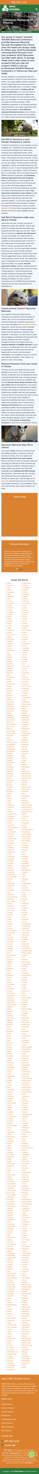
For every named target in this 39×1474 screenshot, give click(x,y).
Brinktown (10, 762)
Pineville (25, 937)
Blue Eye (10, 722)
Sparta (24, 1150)
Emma (9, 1033)
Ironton (9, 1311)
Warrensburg (26, 1293)
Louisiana (25, 691)
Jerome (9, 1329)
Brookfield (10, 767)
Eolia (9, 1036)
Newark (24, 843)
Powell (24, 971)
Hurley (9, 1298)
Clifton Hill (10, 894)
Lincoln (24, 661)
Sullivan (25, 1197)
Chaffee (9, 865)
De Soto (9, 946)
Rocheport (25, 1040)
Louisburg (25, 688)
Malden (24, 713)
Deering (9, 950)
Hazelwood (11, 1237)
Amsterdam (11, 603)
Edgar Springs (12, 1004)
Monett (24, 785)
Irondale (9, 1309)
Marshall (25, 726)
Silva (23, 1139)
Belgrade (10, 670)
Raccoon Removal (7, 1408)
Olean (24, 874)
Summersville (26, 1199)
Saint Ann (25, 1074)
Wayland (25, 1305)
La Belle (25, 585)
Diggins (9, 962)
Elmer (9, 1027)
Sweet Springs (27, 1204)
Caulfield (10, 847)
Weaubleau (26, 1309)
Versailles (25, 1269)
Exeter (9, 1060)
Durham (9, 991)
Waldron (25, 1282)
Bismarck (10, 704)
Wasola (24, 1300)
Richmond (25, 1022)
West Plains (26, 1320)
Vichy (24, 1273)
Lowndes (25, 693)
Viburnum (25, 1271)
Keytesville (10, 1349)
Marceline (25, 722)
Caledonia (10, 805)
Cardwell (10, 829)
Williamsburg (26, 1338)
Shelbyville (26, 1128)
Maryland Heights (25, 737)
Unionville (25, 1249)
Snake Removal (7, 1404)
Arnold (9, 632)
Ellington (10, 1022)
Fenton (9, 1083)
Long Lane (25, 684)
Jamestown (11, 1320)
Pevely (24, 921)
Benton (9, 682)
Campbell (10, 818)
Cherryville (10, 872)
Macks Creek (26, 704)
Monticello (25, 789)
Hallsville (10, 1213)
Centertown (11, 856)
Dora (8, 971)
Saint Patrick (26, 1087)
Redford (24, 1004)
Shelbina (25, 1125)
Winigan (25, 1352)
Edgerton (10, 1007)
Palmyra (25, 899)
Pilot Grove (26, 933)
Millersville (25, 771)
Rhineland (25, 1018)
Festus (9, 1085)
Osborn (24, 885)
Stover (24, 1184)
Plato (24, 942)
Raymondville (26, 998)
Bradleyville (11, 744)
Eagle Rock (11, 995)
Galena (9, 1134)
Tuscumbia (25, 1240)
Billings (9, 699)
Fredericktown (12, 1116)
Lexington (25, 650)
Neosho (24, 827)
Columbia (10, 906)
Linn (23, 664)
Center (9, 854)
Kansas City (11, 1338)
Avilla (9, 655)
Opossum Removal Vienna (23, 32)
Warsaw (24, 1296)
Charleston (10, 870)
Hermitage (10, 1249)
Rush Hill (25, 1060)
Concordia (10, 910)
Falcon (9, 1071)
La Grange (25, 587)
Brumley (10, 776)
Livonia (24, 670)
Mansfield (25, 717)
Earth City (10, 998)
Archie (9, 623)
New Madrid (26, 841)
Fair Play (10, 1065)
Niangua (25, 850)
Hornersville (11, 1275)
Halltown (10, 1215)
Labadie (25, 596)
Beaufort (10, 668)
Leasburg (25, 626)
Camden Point (12, 814)
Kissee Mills (11, 1365)
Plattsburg (25, 946)
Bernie (9, 688)
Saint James (26, 1080)
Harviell (9, 1233)
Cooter (9, 917)
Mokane (24, 782)
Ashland (10, 643)
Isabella (9, 1314)
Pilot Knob (25, 935)
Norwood (25, 856)
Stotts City (25, 1177)
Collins (9, 903)
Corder (9, 919)
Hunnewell (10, 1291)
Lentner (24, 635)
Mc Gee (24, 747)
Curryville (10, 937)
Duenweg (10, 984)
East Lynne (10, 1000)
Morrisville (25, 803)
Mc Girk (24, 749)
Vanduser (25, 1262)
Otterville (25, 888)
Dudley (9, 982)
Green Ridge (11, 1195)
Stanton (24, 1159)
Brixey (9, 764)
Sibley (24, 1134)
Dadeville (10, 939)
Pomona (25, 959)
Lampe (24, 608)
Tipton (24, 1228)
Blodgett (10, 715)
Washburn (25, 1298)
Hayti (9, 1235)
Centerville (10, 859)
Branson (10, 753)
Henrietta (10, 1242)
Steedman (25, 1163)
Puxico (24, 989)
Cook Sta (10, 915)
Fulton (9, 1130)
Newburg (25, 845)
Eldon (9, 1013)
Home (3, 32)
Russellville (26, 1065)
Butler (9, 796)
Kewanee (10, 1347)
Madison (25, 711)
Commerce (10, 908)
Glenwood (10, 1157)
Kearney (10, 1340)
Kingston (10, 1356)
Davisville (10, 942)
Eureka (9, 1047)
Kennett (9, 1345)
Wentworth (25, 1316)
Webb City (25, 1311)
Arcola (9, 626)
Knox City (10, 1367)
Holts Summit (11, 1273)
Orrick (24, 881)
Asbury (9, 637)
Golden (9, 1161)
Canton (9, 823)
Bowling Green (12, 742)
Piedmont (25, 928)
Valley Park (26, 1255)
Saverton (25, 1107)
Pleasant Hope (27, 950)
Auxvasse (10, 650)
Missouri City (26, 778)
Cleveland (10, 890)
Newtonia (25, 847)
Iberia (9, 1300)
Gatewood (10, 1141)
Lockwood (25, 673)
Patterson (25, 908)
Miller (24, 769)
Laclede (24, 599)
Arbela (9, 617)
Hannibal (10, 1217)
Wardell (24, 1291)
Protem (24, 980)
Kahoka (9, 1334)
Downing (10, 975)
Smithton (25, 1143)
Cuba (9, 935)
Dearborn (10, 948)
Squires (24, 1157)
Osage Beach (26, 883)
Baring (9, 659)
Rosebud (25, 1058)
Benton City (11, 684)
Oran (23, 877)
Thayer (24, 1219)
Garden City (11, 1136)
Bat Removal (6, 1415)
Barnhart (10, 664)
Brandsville (11, 751)
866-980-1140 (19, 2)
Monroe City (26, 787)
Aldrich (9, 590)
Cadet (9, 800)
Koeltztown (10, 1370)
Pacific (24, 897)
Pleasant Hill (26, 948)
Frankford (10, 1112)
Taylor (24, 1213)
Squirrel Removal (7, 1427)
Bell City (10, 673)
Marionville (25, 724)
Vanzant (25, 1264)
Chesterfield (11, 874)
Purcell (24, 982)
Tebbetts (25, 1215)
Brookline (10, 769)
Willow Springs (27, 1345)
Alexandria (10, 592)
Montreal (25, 791)
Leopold (25, 639)
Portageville (26, 964)
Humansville (11, 1287)
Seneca (24, 1121)
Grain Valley (11, 1175)
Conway (10, 912)
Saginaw (25, 1069)
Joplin (9, 1331)
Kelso (9, 1343)
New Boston (26, 832)
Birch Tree (10, 702)
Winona (24, 1354)
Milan (24, 762)
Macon (24, 708)
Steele (24, 1166)
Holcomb (10, 1262)
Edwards (10, 1011)
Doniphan (10, 968)
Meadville (25, 751)
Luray (24, 699)
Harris (9, 1222)
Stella (24, 1170)
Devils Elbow (11, 955)
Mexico (24, 758)
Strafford (25, 1186)
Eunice (9, 1045)
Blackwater (10, 708)
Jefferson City (11, 1325)
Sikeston (25, 1136)
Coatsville (10, 899)
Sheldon (25, 1130)
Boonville (10, 735)
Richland (25, 1020)
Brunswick (10, 780)
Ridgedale (25, 1027)
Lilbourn (25, 659)
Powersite (25, 973)
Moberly (24, 780)
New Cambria (26, 834)
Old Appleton (26, 870)
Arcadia (9, 621)
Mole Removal (6, 1431)
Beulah (9, 695)
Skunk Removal (7, 1423)
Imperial (9, 1302)
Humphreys (11, 1289)
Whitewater (26, 1331)
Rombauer (25, 1056)
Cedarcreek (11, 852)
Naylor (24, 818)
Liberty (24, 655)
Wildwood (25, 1334)
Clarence (10, 879)
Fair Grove (10, 1063)
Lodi (23, 675)
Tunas (24, 1233)
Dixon (9, 966)
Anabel (9, 605)
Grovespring (11, 1206)
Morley (24, 798)
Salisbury (25, 1101)
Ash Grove (10, 639)
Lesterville (25, 643)
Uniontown (25, 1246)
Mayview (25, 742)
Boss (8, 738)
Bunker (9, 794)
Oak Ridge (25, 865)
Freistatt (9, 1123)
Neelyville (25, 823)
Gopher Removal (7, 1412)
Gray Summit (11, 1186)
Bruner (9, 778)
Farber (9, 1074)
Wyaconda (25, 1363)
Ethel (9, 1040)
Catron (9, 845)
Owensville (26, 890)
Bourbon (10, 740)
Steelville (25, 1168)
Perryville (25, 919)
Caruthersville (11, 838)
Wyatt (24, 1365)
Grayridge (10, 1188)
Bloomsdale (11, 720)
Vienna (9, 32)
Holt (8, 1271)
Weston (24, 1322)
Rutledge (25, 1067)
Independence (12, 1305)
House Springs (12, 1278)
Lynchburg (25, 702)
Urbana (24, 1251)
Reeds (24, 1007)
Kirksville (10, 1363)
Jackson (10, 1316)
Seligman (25, 1116)
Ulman (24, 1242)
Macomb (25, 706)
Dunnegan (10, 989)
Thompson (25, 1224)
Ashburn (10, 641)
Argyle (9, 628)
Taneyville (25, 1210)
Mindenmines (26, 773)
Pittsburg (25, 939)
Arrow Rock (11, 635)
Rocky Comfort (27, 1047)
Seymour (25, 1123)
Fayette (9, 1080)
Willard (24, 1336)
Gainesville (11, 1132)
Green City (10, 1193)
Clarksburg (10, 883)
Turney (24, 1237)
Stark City (25, 1161)
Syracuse (25, 1206)
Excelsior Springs (10, 1057)
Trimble (24, 1231)
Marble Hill (25, 720)
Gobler (9, 1159)
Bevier (9, 697)
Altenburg (10, 596)
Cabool (9, 798)
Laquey (24, 614)
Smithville (25, 1145)
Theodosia (25, 1222)
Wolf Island (26, 1356)
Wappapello (26, 1289)
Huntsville (10, 1293)
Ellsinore (10, 1024)
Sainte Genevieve (25, 1095)
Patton (24, 910)
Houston (10, 1280)
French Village (12, 1125)
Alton (9, 599)
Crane (9, 926)
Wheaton (25, 1329)
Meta (23, 756)
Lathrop (24, 619)
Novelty (24, 859)
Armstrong (10, 630)
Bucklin (9, 782)
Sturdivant (25, 1190)
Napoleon (25, 816)
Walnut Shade (27, 1287)
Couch (9, 921)
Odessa (24, 868)
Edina (9, 1009)
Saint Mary (25, 1085)
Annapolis (10, 612)
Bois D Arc (10, 726)
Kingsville (10, 1358)
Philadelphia (26, 924)
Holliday (10, 1266)
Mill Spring (25, 767)
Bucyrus (9, 787)
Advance (10, 585)
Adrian (9, 583)
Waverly (24, 1302)
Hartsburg (10, 1228)
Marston (24, 731)
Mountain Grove (27, 809)
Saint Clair (25, 1076)
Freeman (10, 1121)
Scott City (25, 1110)
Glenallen (10, 1154)
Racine (24, 995)
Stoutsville (25, 1181)
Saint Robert (26, 1089)
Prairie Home (26, 975)
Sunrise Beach (27, 1201)
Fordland (10, 1098)
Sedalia (24, 1112)
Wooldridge (26, 1358)
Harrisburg (10, 1224)
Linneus (24, 668)
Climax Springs (12, 897)
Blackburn (10, 706)
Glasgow (10, 1152)
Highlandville (11, 1257)
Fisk (8, 1087)
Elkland (9, 1020)
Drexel (9, 977)
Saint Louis (26, 1083)
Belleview (10, 677)
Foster (9, 1110)
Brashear (10, 756)
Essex (9, 1038)
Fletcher (9, 1092)
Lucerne (25, 695)
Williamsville (26, 1343)
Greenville (10, 1201)
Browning (10, 773)
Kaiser (9, 1336)
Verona (24, 1266)
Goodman (10, 1166)
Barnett (9, 661)
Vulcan (24, 1280)
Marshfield (25, 729)
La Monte (25, 590)
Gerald (9, 1143)
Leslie (24, 641)
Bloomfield (10, 717)
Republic (25, 1013)
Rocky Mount (26, 1049)
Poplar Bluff (26, 962)
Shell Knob (26, 1132)
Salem (24, 1098)
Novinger (25, 861)
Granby (9, 1177)
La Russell (25, 594)
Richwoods (26, 1024)
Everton (9, 1049)
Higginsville (11, 1253)
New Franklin (26, 836)
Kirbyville (10, 1361)
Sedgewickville (27, 1114)
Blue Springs (11, 724)
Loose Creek (26, 686)
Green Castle (11, 1190)
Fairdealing (11, 1067)
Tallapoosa (25, 1208)
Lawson (24, 623)
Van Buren (25, 1257)
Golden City (11, 1163)
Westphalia (26, 1325)
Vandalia (25, 1260)
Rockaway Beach (25, 1044)
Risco (24, 1029)
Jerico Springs (12, 1327)
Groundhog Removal (8, 1419)
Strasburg (25, 1188)
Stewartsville (26, 1172)
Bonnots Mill (11, 733)
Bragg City (10, 747)
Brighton (10, 760)
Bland (9, 713)
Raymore (25, 1000)
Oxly (23, 892)
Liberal (24, 652)
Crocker (9, 928)
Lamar (24, 605)
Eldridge (10, 1015)
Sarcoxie (25, 1105)
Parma (24, 906)
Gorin (9, 1168)
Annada (9, 610)
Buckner (10, 785)
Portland (25, 966)
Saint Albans (26, 1071)
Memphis (25, 753)
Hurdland (10, 1296)
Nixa (23, 852)
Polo (23, 957)
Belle (9, 675)
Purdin (24, 984)
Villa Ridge (26, 1278)
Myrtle (24, 814)
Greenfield (10, 1197)
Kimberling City (12, 1352)
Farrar (9, 1078)
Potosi (24, 968)
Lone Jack (25, 679)
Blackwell (10, 711)
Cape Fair (10, 825)
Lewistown (25, 648)
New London (26, 838)
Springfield (25, 1154)
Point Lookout (26, 953)
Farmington (11, 1076)
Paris (24, 901)
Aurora (9, 648)
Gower (9, 1170)
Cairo (9, 803)
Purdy (24, 986)
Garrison (10, 1139)
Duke (9, 986)
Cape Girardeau (12, 827)
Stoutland (25, 1179)
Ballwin (9, 657)
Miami (24, 760)
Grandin (9, 1179)
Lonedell (25, 682)
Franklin (9, 1114)
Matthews (25, 740)
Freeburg (10, 1119)
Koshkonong (26, 583)
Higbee (9, 1251)
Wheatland (25, 1327)
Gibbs (9, 1145)
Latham (24, 617)
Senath (24, 1119)
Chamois (10, 868)
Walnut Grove (26, 1284)
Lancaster (25, 612)
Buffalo (9, 789)
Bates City (10, 666)
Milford (24, 764)
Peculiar (25, 912)
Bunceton (10, 791)
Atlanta (9, 646)
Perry (24, 917)
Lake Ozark (26, 603)
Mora (23, 794)
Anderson (10, 608)
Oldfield (24, 872)
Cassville (10, 841)
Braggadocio (11, 749)
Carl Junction (11, 832)
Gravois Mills (11, 1184)
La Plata (25, 592)
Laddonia (25, 601)
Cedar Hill (10, 850)
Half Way (10, 1210)
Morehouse (26, 796)
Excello (9, 1054)
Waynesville (26, 1307)
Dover (9, 973)
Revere (24, 1015)
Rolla (24, 1054)
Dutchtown (10, 993)
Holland (9, 1264)
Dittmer (9, 964)
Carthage (10, 836)
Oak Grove (25, 863)
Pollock (24, 955)
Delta (9, 953)
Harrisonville (11, 1226)
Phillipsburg (26, 926)
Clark (9, 881)
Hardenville (11, 1219)
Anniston (10, 614)
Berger (9, 686)
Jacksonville (11, 1318)
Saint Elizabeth (27, 1078)
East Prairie (11, 1002)
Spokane (25, 1152)
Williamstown (26, 1340)
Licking (24, 657)
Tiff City (24, 1226)
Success (25, 1195)
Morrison (25, 800)
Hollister (10, 1269)
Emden (9, 1029)
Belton (9, 679)
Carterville (10, 834)
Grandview (10, 1181)
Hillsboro (10, 1260)
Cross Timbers (12, 930)
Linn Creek (25, 666)
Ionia (8, 1307)
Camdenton (11, 816)
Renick (24, 1011)
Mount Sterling (27, 805)
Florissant (10, 1096)
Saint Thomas (26, 1092)
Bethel (9, 693)
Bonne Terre (11, 731)
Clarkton (10, 888)
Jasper (9, 1322)
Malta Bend (26, 715)
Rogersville (26, 1051)
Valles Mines (26, 1253)
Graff (8, 1172)
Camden (10, 812)
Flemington (11, 1089)
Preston (24, 977)
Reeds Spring (26, 1009)
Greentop (10, 1199)
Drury (9, 980)
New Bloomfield (27, 829)
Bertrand (10, 691)
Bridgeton (10, 758)
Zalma (24, 1367)
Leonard (25, 637)
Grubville (10, 1208)
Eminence (10, 1031)
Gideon (9, 1148)
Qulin (24, 993)
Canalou (10, 821)
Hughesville (11, 1284)
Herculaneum (11, 1244)
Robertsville (26, 1036)
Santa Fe (25, 1103)
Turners (24, 1235)
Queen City (26, 991)
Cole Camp (11, 901)
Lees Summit (26, 630)
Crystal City (11, 933)
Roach (24, 1033)
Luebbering (26, 697)
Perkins (24, 915)
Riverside (25, 1031)
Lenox (24, 632)
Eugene (9, 1042)
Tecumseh (25, 1217)
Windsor (25, 1347)
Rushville (25, 1063)
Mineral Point (26, 776)
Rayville (25, 1002)
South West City (27, 1148)
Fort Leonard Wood (11, 1104)
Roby (24, 1038)
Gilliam (9, 1150)
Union (24, 1244)
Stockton (25, 1175)
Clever (9, 892)
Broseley (10, 771)
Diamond (10, 959)
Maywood (25, 744)
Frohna (9, 1128)
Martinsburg (26, 733)
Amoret (9, 601)
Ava (8, 652)
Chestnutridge (11, 877)
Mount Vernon (26, 807)
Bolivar (9, 729)
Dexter (9, 957)
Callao (9, 809)
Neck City (25, 821)
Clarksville (10, 885)
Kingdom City (11, 1354)
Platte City (25, 944)
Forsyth (9, 1101)
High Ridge (11, 1255)
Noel (23, 854)
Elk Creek (10, 1018)
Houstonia (10, 1282)
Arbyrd (9, 619)
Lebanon (25, 628)
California (10, 807)
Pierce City (25, 930)
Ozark (24, 894)
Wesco (24, 1318)
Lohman (25, 677)
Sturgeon (25, 1193)
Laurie (24, 621)
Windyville (25, 1349)
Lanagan (25, 610)
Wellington (25, 1314)
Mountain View (27, 812)
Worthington (26, 1361)
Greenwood (11, 1204)
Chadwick (10, 863)
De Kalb (9, 944)
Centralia (10, 861)
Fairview (10, 1069)
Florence (10, 1094)
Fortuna (9, 1107)
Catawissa (10, 843)
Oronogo (25, 879)
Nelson (24, 825)
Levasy (24, 646)
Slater (24, 1141)
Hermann (10, 1246)
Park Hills (25, 903)
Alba (8, 587)
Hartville (10, 1231)
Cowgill (9, 924)
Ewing (9, 1051)
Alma (9, 594)
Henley (9, 1240)
